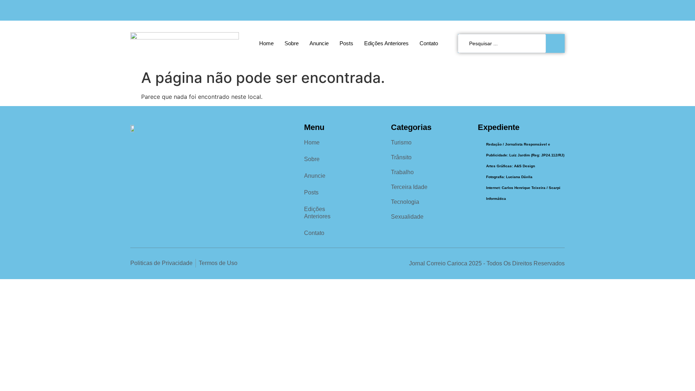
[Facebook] (530, 10)
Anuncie (319, 43)
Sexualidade (407, 217)
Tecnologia (405, 202)
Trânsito (401, 157)
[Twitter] (560, 10)
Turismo (401, 142)
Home (266, 43)
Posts (346, 43)
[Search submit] (557, 43)
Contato (429, 43)
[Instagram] (545, 10)
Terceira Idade (409, 187)
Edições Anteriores (386, 43)
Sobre (292, 43)
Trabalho (402, 172)
